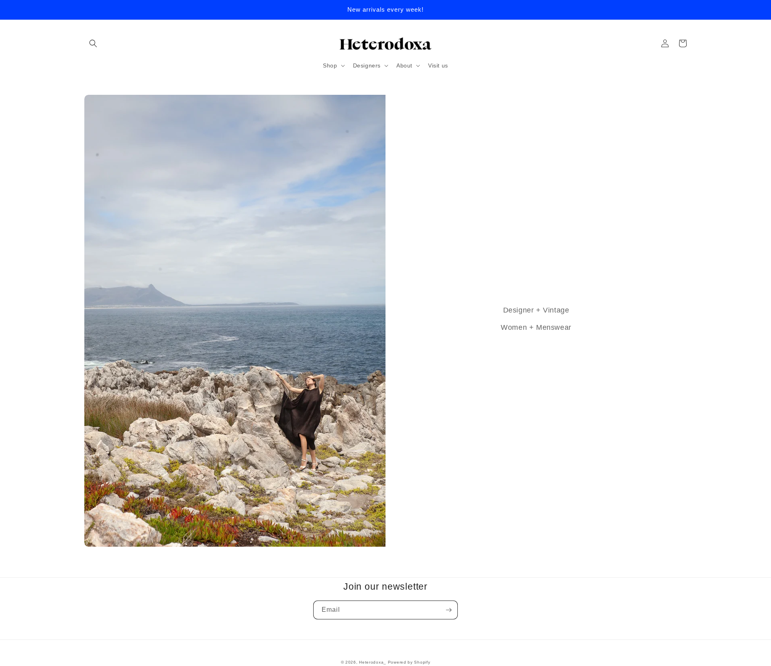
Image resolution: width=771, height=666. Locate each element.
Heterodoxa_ (373, 662)
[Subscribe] (448, 610)
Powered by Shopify (409, 662)
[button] (93, 43)
